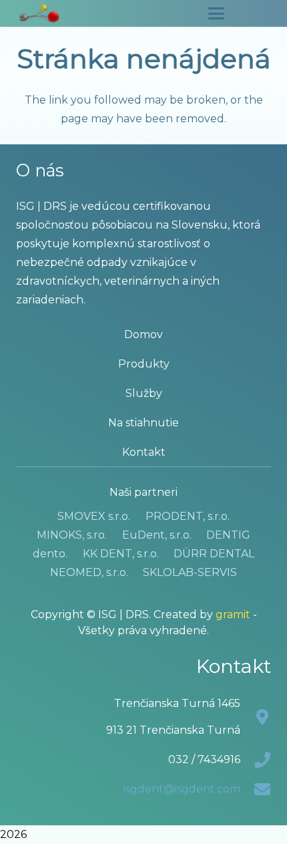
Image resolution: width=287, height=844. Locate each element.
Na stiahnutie (143, 422)
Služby (143, 393)
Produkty (144, 364)
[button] (216, 13)
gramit (233, 614)
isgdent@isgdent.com (181, 789)
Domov (143, 334)
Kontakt (144, 452)
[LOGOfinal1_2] (39, 13)
